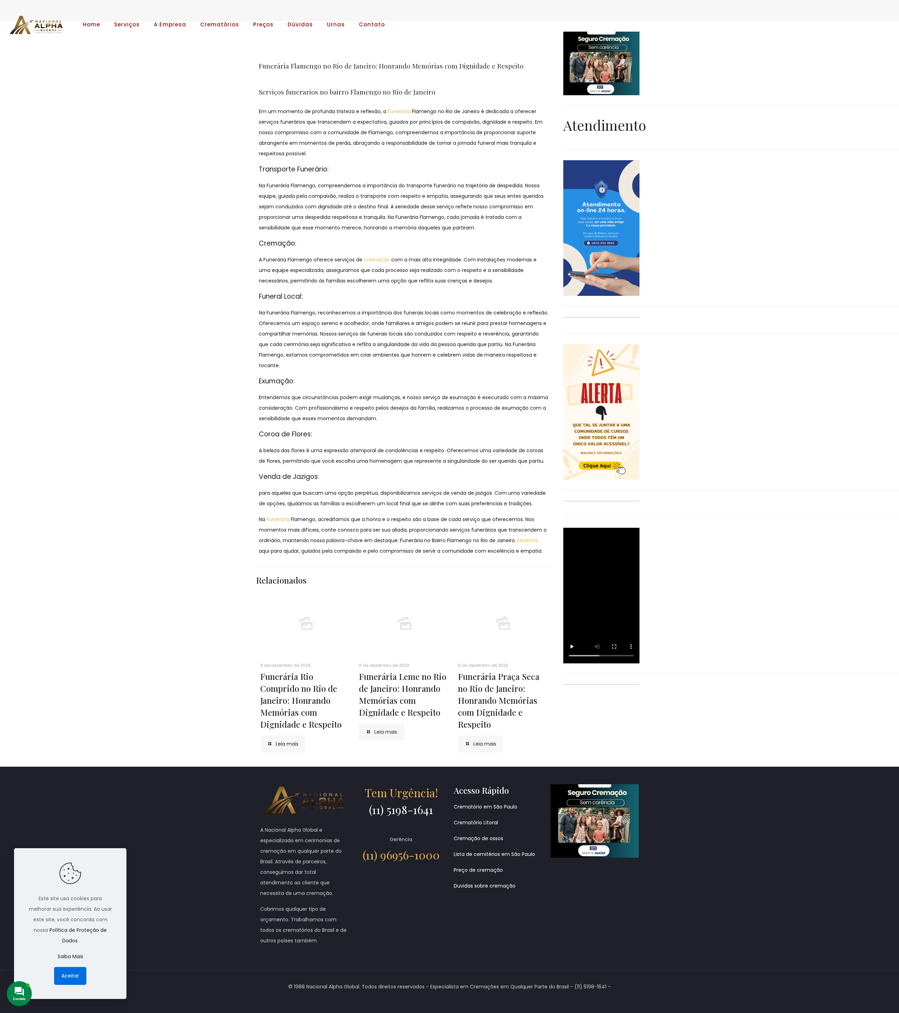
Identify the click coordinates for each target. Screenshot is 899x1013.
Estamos (527, 540)
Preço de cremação (478, 870)
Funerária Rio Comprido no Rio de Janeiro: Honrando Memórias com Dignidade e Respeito (301, 700)
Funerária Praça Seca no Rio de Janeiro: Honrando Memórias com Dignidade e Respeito (498, 700)
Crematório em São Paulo (485, 806)
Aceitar (70, 975)
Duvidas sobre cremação (485, 885)
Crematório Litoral (476, 822)
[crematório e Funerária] (36, 24)
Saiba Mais (70, 956)
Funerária (399, 111)
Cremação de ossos (478, 838)
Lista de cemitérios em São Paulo (494, 854)
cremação (377, 259)
